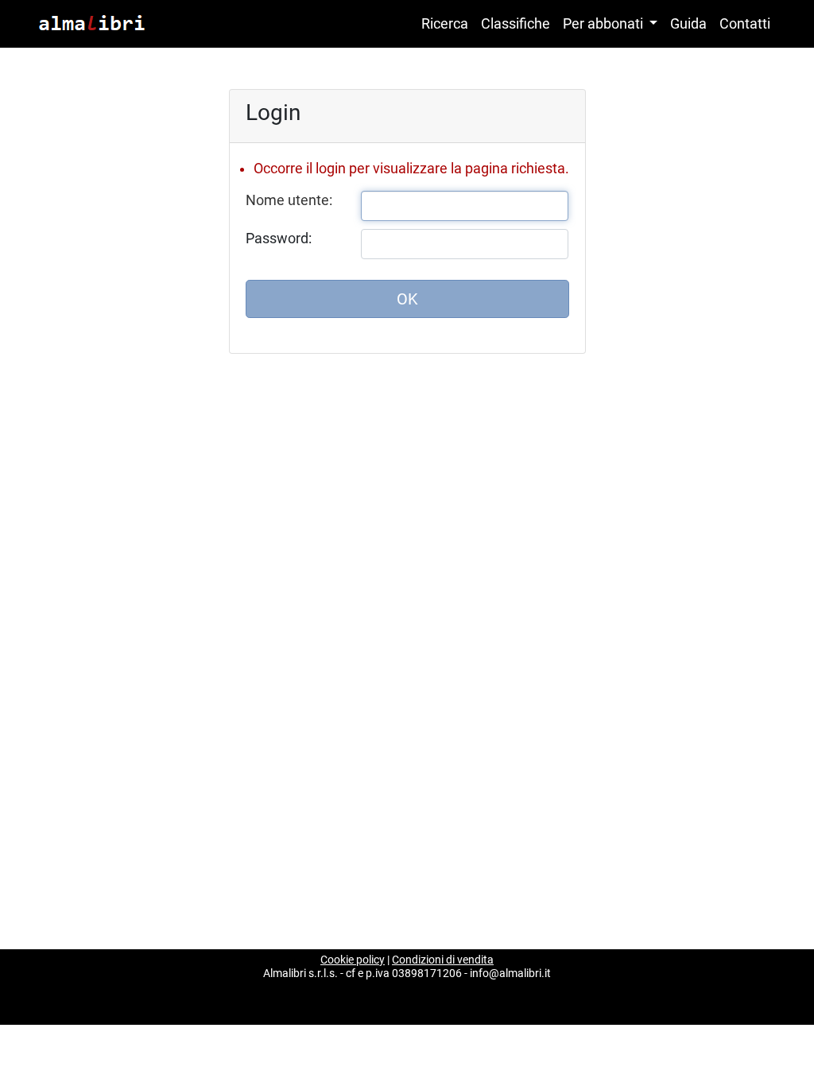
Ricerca (444, 24)
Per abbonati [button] (604, 24)
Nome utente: (289, 200)
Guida (688, 24)
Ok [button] (407, 298)
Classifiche (515, 24)
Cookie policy (352, 959)
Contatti (744, 24)
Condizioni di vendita (443, 959)
